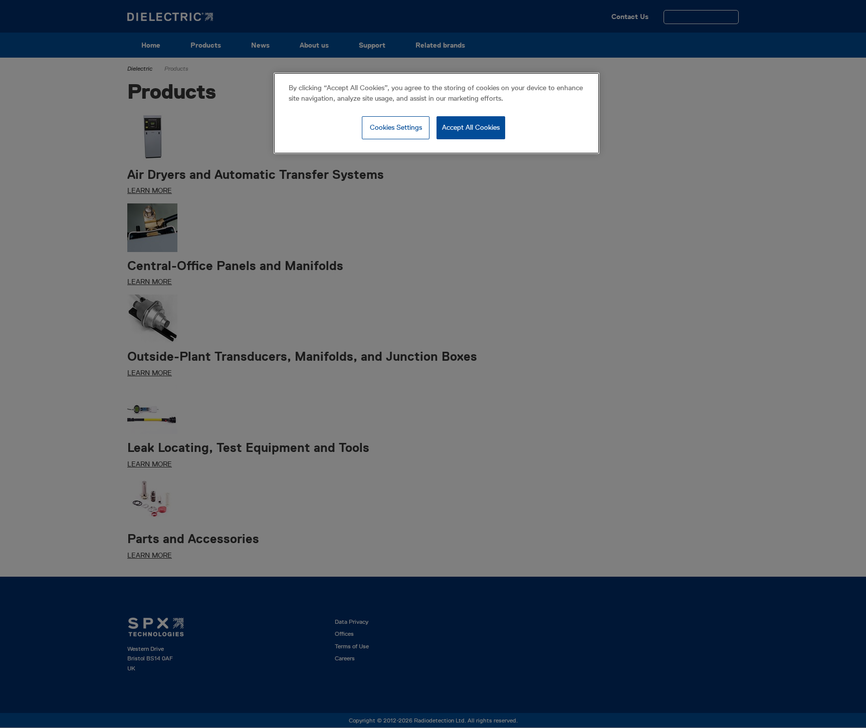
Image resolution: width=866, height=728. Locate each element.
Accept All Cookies (471, 127)
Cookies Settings (396, 127)
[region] (436, 113)
